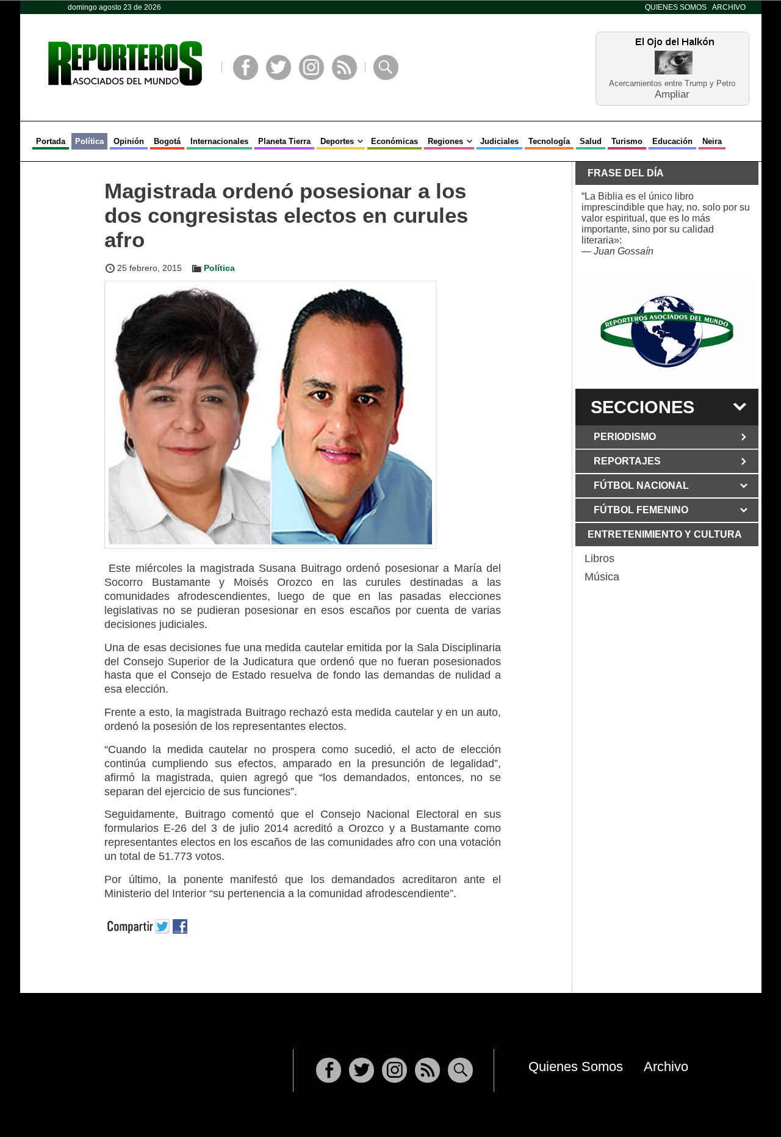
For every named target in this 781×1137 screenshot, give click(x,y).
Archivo (729, 7)
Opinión (128, 141)
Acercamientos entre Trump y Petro (672, 83)
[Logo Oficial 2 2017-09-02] (666, 331)
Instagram (311, 67)
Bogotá (167, 141)
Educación (672, 141)
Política (89, 141)
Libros (599, 558)
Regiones (445, 141)
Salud (591, 141)
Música (602, 577)
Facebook (245, 67)
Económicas (394, 141)
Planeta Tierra (284, 141)
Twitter (278, 67)
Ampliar (672, 93)
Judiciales (499, 141)
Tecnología (549, 141)
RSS (344, 67)
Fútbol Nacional (641, 485)
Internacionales (219, 141)
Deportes (337, 141)
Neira (712, 141)
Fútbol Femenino (641, 510)
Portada (50, 141)
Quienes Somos (676, 7)
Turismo (626, 141)
